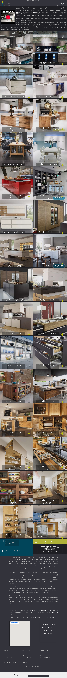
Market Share (26, 650)
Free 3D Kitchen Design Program (48, 543)
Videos (39, 3)
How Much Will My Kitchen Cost (11, 663)
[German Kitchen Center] (6, 5)
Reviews (6, 655)
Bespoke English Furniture (30, 660)
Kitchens (20, 3)
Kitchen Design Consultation (59, 266)
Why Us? (6, 650)
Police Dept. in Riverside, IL (47, 639)
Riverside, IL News (47, 630)
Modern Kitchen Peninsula (14, 129)
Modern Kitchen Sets (47, 333)
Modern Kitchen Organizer (14, 535)
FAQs (41, 653)
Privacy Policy (20, 675)
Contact (24, 662)
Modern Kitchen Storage (14, 501)
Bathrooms (26, 3)
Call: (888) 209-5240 (13, 551)
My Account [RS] (36, 669)
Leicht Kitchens (44, 650)
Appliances (33, 3)
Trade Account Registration (27, 669)
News (47, 3)
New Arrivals (7, 660)
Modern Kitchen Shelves (47, 501)
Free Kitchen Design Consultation (50, 548)
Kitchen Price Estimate (59, 129)
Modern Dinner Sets (13, 164)
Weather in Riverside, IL (47, 627)
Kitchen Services (27, 657)
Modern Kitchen (14, 63)
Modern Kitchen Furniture (47, 196)
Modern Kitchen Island (13, 96)
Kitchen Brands (8, 657)
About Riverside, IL (47, 633)
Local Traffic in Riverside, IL (47, 636)
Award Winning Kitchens (47, 660)
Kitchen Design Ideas (46, 657)
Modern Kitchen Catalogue (59, 198)
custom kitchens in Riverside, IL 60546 (40, 610)
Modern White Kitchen (13, 232)
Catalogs (24, 655)
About (43, 3)
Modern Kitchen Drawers (14, 196)
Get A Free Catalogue (10, 543)
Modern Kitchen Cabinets (14, 366)
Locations (52, 3)
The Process (25, 653)
